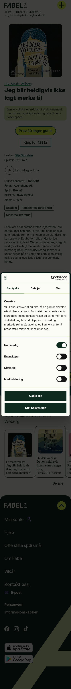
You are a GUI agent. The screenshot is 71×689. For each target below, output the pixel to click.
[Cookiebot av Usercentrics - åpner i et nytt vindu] (51, 278)
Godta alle (35, 395)
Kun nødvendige (35, 407)
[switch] (61, 356)
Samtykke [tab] (13, 288)
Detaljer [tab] (36, 288)
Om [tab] (58, 288)
